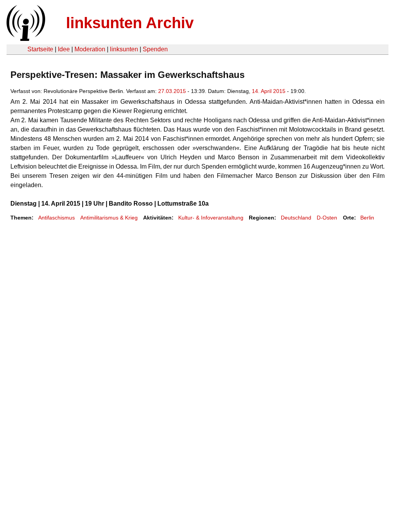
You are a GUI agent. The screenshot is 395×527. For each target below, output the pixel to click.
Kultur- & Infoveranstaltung (210, 218)
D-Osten (327, 218)
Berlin (367, 218)
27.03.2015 (172, 91)
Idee (64, 49)
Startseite (40, 49)
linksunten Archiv (130, 22)
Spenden (155, 49)
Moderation (89, 49)
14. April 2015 (268, 91)
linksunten (124, 49)
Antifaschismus (56, 218)
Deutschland (296, 218)
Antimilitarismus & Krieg (109, 218)
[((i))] (25, 38)
